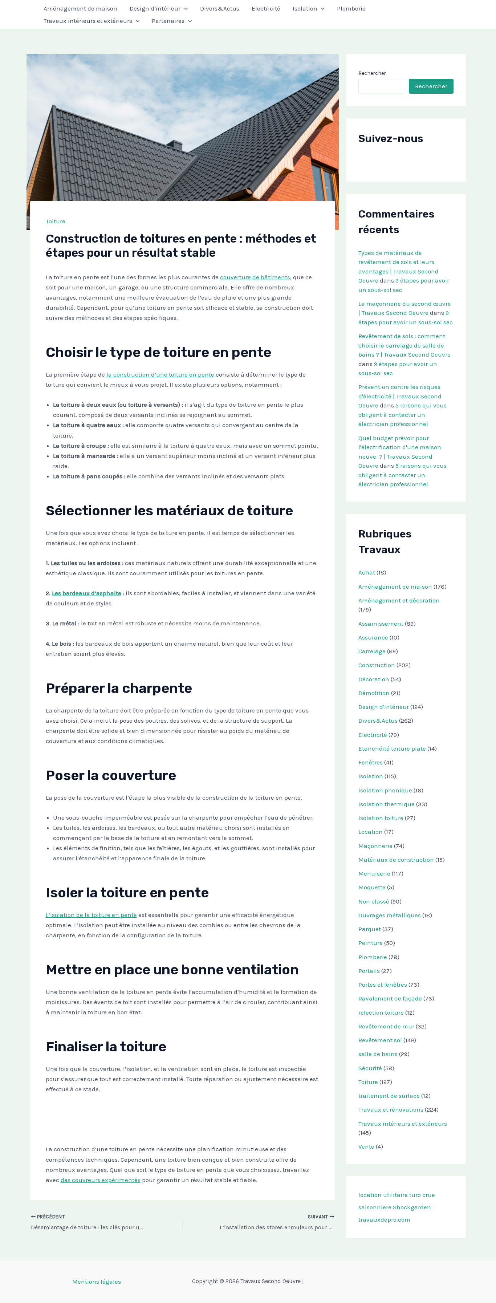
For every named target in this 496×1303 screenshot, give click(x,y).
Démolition (374, 693)
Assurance (373, 637)
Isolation (305, 8)
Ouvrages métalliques (389, 915)
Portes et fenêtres (382, 984)
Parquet (369, 929)
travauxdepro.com (384, 1219)
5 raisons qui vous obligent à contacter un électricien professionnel (402, 414)
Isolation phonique (385, 790)
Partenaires (168, 20)
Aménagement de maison (80, 8)
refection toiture (381, 1012)
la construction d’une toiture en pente (160, 374)
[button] (184, 8)
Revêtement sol (380, 1040)
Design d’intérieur (155, 8)
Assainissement (380, 623)
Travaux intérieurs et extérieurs (88, 20)
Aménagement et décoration (399, 600)
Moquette (372, 887)
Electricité (266, 8)
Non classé (373, 901)
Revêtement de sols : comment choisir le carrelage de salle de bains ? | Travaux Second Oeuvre (404, 345)
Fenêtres (370, 762)
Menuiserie (374, 873)
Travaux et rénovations (390, 1109)
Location (370, 831)
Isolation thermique (386, 804)
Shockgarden (412, 1207)
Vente (366, 1146)
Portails (369, 970)
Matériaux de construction (396, 859)
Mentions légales (96, 1281)
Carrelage (372, 651)
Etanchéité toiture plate (392, 748)
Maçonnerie (375, 845)
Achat (366, 572)
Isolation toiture (380, 817)
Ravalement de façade (390, 998)
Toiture (55, 221)
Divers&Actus (219, 8)
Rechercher (372, 73)
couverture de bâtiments (255, 277)
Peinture (370, 942)
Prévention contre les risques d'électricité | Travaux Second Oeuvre (400, 396)
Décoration (373, 679)
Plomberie (351, 8)
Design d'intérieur (383, 706)
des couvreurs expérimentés (101, 1180)
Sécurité (370, 1068)
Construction (376, 665)
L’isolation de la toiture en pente (91, 914)
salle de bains (378, 1054)
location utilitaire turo (389, 1194)
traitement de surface (389, 1095)
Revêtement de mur (386, 1026)
